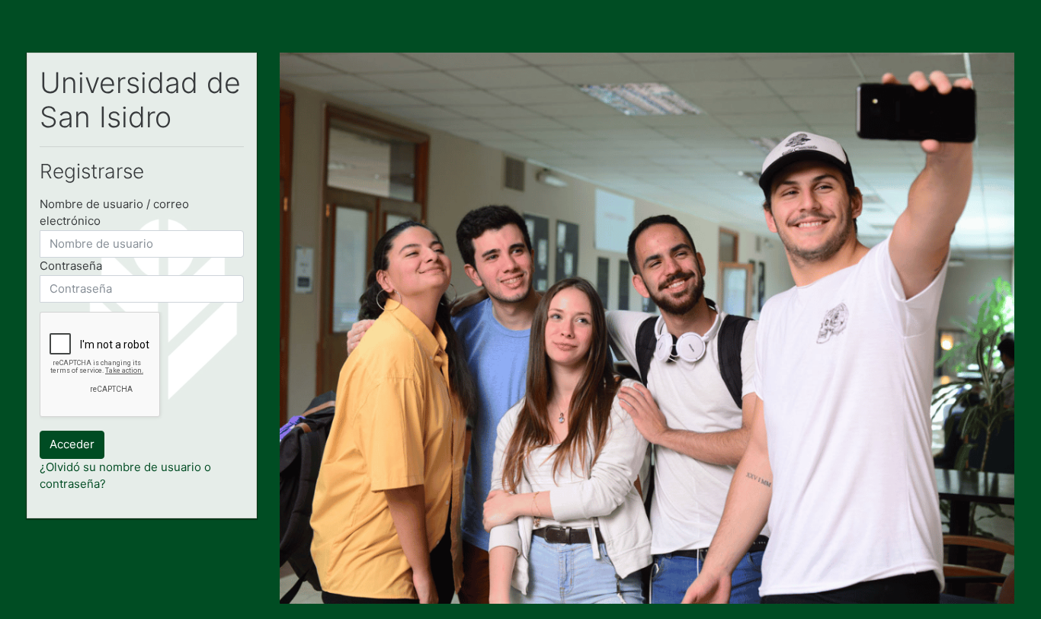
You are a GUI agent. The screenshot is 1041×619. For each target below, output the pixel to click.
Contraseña (71, 265)
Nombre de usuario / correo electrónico (114, 213)
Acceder (72, 444)
